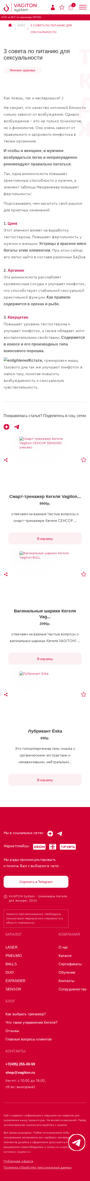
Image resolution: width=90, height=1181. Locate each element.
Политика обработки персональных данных (38, 1167)
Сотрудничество (72, 989)
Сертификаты (70, 964)
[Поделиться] (6, 459)
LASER (12, 947)
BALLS (11, 964)
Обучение (67, 972)
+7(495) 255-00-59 (20, 1064)
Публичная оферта (18, 1161)
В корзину (45, 539)
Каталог (65, 956)
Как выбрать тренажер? (26, 1014)
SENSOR (13, 989)
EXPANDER (15, 981)
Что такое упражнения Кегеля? (31, 1022)
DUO (10, 972)
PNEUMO (14, 956)
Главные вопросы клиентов (29, 1039)
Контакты (66, 981)
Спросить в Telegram (36, 882)
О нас (63, 947)
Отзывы (12, 1031)
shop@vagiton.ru (20, 1072)
